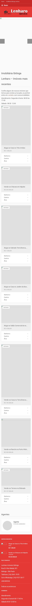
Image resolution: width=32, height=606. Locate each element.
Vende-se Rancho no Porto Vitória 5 (16, 449)
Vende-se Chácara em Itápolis (14, 187)
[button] (2, 41)
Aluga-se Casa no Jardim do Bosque (16, 287)
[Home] (16, 13)
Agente (16, 522)
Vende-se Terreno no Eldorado (14, 488)
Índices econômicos (8, 586)
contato (11, 95)
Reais (5, 5)
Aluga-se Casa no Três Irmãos (14, 148)
